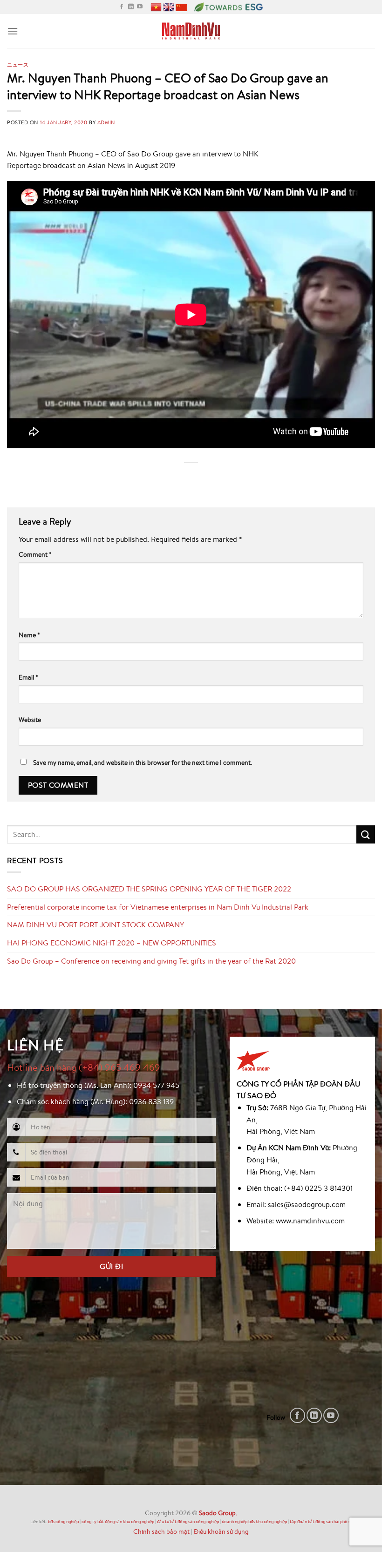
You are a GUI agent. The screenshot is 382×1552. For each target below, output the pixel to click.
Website (30, 719)
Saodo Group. (218, 1512)
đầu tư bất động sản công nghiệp (188, 1521)
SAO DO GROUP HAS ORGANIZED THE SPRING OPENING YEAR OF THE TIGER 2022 (149, 889)
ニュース (17, 64)
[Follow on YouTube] (140, 7)
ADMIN (106, 122)
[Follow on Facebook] (121, 7)
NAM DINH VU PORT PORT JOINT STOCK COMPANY (95, 924)
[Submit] (365, 834)
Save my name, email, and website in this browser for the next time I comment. (142, 762)
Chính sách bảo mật (161, 1531)
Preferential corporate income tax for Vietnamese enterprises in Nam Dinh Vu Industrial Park (157, 907)
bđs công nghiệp (63, 1521)
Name (29, 634)
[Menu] (12, 31)
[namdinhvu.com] (191, 31)
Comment (35, 554)
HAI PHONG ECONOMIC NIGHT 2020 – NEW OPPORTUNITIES (111, 943)
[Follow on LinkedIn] (131, 7)
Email (28, 677)
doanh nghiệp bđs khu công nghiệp (254, 1521)
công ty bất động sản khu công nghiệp (118, 1521)
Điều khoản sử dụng (221, 1531)
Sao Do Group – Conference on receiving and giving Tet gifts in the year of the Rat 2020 (151, 961)
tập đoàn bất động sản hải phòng (321, 1521)
